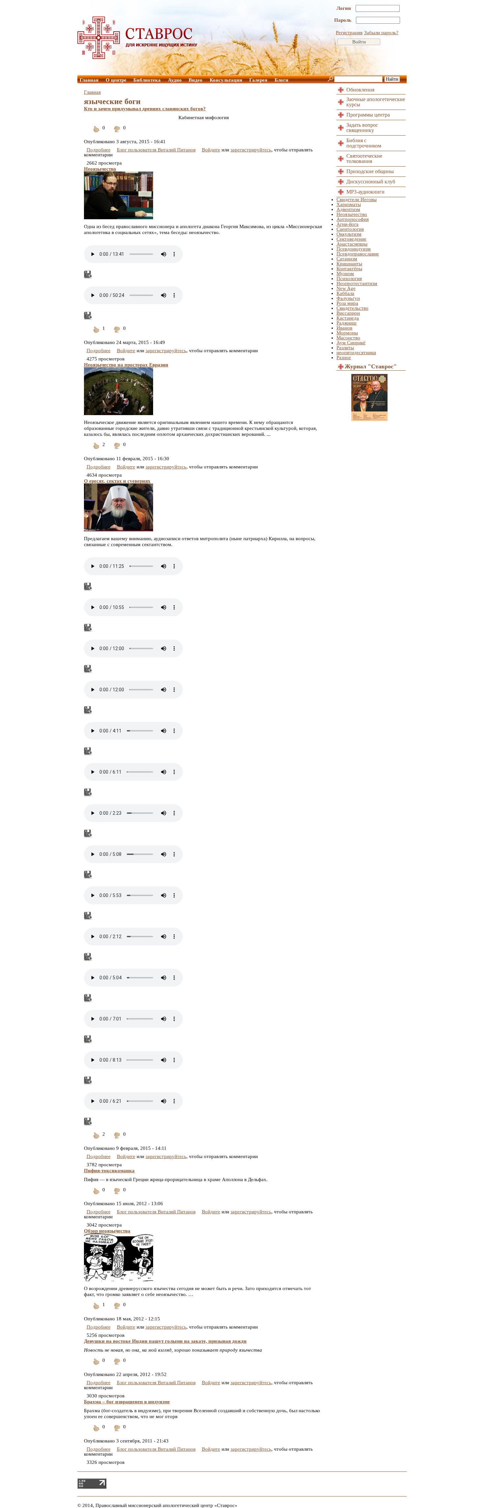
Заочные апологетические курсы (375, 101)
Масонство (348, 337)
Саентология (350, 229)
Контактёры (349, 268)
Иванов (344, 328)
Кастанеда (347, 318)
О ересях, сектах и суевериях (117, 481)
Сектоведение (351, 239)
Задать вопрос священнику (362, 127)
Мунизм (345, 273)
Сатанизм (346, 258)
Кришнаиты (349, 263)
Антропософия (352, 219)
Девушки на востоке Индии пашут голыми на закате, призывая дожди (165, 1341)
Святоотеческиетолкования (364, 158)
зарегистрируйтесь (250, 149)
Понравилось (96, 333)
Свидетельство (352, 308)
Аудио (175, 80)
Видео (195, 80)
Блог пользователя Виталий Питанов (156, 149)
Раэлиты (345, 347)
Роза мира (347, 303)
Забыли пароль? (381, 32)
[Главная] (137, 57)
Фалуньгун (348, 298)
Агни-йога (347, 224)
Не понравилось (117, 333)
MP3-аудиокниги (365, 192)
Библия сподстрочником (363, 143)
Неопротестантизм (356, 283)
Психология (349, 278)
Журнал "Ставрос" (371, 366)
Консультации (226, 80)
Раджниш (346, 323)
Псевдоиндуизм (353, 248)
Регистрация (349, 32)
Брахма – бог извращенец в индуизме (127, 1401)
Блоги (281, 80)
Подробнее (99, 149)
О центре (116, 80)
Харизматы (348, 204)
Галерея (258, 80)
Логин (344, 8)
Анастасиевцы (351, 244)
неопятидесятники (356, 352)
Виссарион (348, 313)
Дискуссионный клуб (370, 181)
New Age (346, 288)
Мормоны (347, 332)
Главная (89, 80)
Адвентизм (348, 209)
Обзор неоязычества (107, 1230)
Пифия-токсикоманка (109, 1170)
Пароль (343, 20)
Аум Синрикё (350, 342)
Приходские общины (370, 171)
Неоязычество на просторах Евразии (126, 364)
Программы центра (368, 115)
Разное (343, 357)
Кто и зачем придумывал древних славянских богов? (145, 108)
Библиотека (147, 80)
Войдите (211, 149)
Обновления (360, 90)
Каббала (345, 293)
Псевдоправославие (357, 253)
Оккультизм (349, 234)
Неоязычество (100, 169)
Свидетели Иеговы (356, 199)
